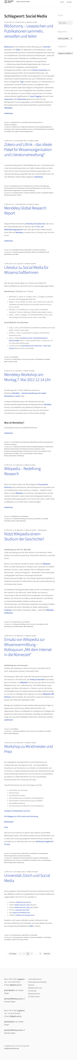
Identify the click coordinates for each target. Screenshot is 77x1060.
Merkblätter (39, 937)
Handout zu (17, 811)
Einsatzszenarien (28, 186)
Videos (36, 454)
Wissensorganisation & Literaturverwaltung (21, 191)
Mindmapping (44, 858)
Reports (34, 252)
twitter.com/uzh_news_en (23, 907)
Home (62, 2)
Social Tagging (35, 96)
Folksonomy (21, 99)
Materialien (25, 853)
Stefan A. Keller (33, 141)
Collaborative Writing (19, 519)
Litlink (38, 193)
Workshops (20, 456)
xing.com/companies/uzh (21, 912)
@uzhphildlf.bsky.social (13, 999)
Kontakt (69, 2)
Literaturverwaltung (21, 129)
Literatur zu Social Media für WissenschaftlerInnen (26, 270)
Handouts (38, 449)
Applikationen (15, 122)
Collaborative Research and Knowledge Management (36, 127)
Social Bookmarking (39, 129)
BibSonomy (8, 47)
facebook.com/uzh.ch (23, 902)
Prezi (6, 827)
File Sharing (23, 449)
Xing (21, 940)
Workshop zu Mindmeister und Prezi (28, 749)
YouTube (25, 940)
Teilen (18, 49)
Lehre (13, 129)
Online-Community (39, 70)
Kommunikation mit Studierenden (14, 188)
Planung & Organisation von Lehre (36, 188)
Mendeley (19, 232)
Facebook (8, 610)
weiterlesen (8, 113)
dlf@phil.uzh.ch (15, 985)
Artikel (15, 359)
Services (30, 129)
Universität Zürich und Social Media (27, 878)
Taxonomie (8, 99)
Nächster (47, 954)
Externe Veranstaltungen (41, 186)
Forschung (7, 129)
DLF (22, 186)
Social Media (24, 122)
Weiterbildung (34, 442)
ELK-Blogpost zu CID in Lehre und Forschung (21, 816)
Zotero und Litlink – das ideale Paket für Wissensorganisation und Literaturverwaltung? (28, 150)
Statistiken (7, 521)
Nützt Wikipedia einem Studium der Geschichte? (24, 536)
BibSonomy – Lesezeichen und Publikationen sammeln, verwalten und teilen (28, 31)
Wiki (17, 521)
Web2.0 (17, 132)
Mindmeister (9, 822)
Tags (22, 81)
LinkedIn (32, 937)
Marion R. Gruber (32, 22)
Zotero (19, 195)
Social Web (7, 132)
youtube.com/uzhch (22, 910)
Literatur (31, 359)
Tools (13, 132)
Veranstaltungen (25, 442)
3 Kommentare (42, 530)
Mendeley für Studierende (35, 224)
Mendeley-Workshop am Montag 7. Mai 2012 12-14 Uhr (27, 377)
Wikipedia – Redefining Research (22, 471)
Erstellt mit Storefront (11, 1048)
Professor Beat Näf (37, 679)
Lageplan (20, 979)
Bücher (19, 359)
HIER (31, 926)
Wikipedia (8, 108)
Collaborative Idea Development (22, 858)
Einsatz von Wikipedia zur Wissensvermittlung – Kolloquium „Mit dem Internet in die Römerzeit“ (28, 647)
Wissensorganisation (26, 132)
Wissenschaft (13, 362)
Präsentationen (28, 451)
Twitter (13, 940)
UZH (17, 940)
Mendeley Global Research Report (25, 210)
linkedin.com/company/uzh (25, 915)
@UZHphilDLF (9, 990)
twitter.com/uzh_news (22, 905)
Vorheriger (12, 954)
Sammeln (46, 47)
